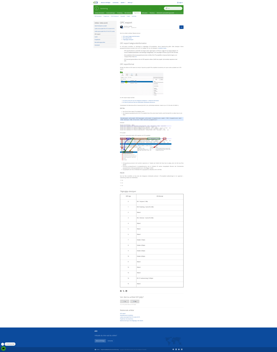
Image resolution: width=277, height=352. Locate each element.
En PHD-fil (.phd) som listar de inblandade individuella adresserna (139, 102)
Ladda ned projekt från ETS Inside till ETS (105, 28)
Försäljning (119, 13)
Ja (125, 301)
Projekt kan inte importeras (126, 319)
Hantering (134, 16)
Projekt (128, 16)
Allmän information (99, 13)
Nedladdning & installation (126, 315)
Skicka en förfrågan (105, 2)
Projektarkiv (97, 39)
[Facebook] (121, 291)
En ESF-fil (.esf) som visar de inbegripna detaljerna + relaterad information (141, 100)
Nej (135, 301)
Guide (96, 37)
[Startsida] (95, 2)
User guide (122, 16)
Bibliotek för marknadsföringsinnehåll (165, 13)
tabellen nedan (162, 48)
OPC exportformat (127, 38)
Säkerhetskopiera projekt (101, 26)
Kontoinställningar (110, 13)
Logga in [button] (181, 2)
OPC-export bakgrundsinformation (131, 36)
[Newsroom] (181, 349)
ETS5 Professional (115, 16)
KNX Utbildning (128, 13)
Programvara (137, 13)
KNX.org (130, 2)
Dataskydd (97, 45)
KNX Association (98, 16)
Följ (181, 27)
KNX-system (144, 13)
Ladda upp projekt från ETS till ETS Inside (105, 31)
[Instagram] (179, 349)
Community (115, 2)
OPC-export (97, 34)
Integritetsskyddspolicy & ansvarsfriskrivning (110, 349)
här (136, 56)
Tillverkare (152, 13)
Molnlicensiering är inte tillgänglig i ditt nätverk (131, 320)
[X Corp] (123, 291)
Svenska (98, 349)
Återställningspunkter (100, 42)
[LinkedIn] (126, 291)
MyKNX (122, 2)
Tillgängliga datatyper (128, 39)
